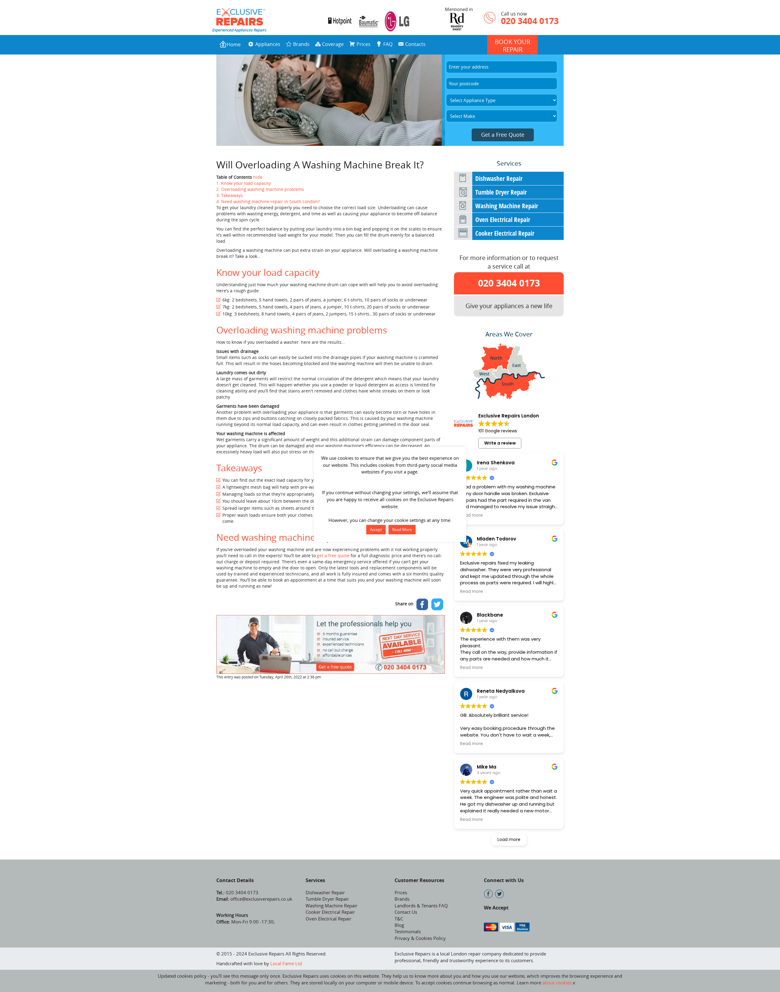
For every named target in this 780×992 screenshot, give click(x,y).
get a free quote (333, 555)
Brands (402, 899)
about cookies (557, 983)
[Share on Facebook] (422, 604)
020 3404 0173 (530, 21)
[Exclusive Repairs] (240, 16)
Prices (401, 892)
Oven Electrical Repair (502, 219)
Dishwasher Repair (499, 178)
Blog (399, 925)
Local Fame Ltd (286, 963)
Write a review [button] (500, 443)
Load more (509, 839)
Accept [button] (376, 529)
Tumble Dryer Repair (501, 192)
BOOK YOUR (512, 46)
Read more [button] (471, 515)
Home (234, 44)
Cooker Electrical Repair (504, 233)
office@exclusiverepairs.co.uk (260, 899)
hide (257, 177)
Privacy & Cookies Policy (420, 938)
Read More (402, 529)
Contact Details (235, 880)
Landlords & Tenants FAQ (421, 905)
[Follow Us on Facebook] (488, 893)
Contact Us (406, 912)
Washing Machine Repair (506, 206)
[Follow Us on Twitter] (499, 893)
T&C (399, 919)
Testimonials (408, 931)
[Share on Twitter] (437, 604)
